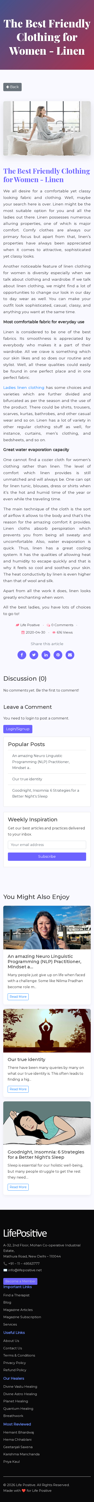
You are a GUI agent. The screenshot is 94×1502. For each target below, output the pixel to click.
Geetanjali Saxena (18, 1447)
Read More (18, 997)
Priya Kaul (11, 1461)
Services (10, 1324)
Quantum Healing (18, 1408)
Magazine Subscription (22, 1317)
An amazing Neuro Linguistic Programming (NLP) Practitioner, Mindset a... (41, 762)
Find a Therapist (16, 1295)
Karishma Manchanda (21, 1454)
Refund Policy (14, 1370)
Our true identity (27, 779)
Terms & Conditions (19, 1355)
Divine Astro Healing (20, 1394)
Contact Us (12, 1348)
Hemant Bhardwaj (18, 1432)
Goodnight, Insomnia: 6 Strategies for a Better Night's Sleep (45, 793)
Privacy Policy (14, 1363)
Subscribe (47, 856)
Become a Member (20, 1281)
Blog (7, 1302)
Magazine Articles (18, 1310)
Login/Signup (18, 729)
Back (14, 87)
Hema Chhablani (17, 1439)
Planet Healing (15, 1401)
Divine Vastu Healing (20, 1386)
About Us (11, 1341)
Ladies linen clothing (23, 387)
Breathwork (13, 1416)
